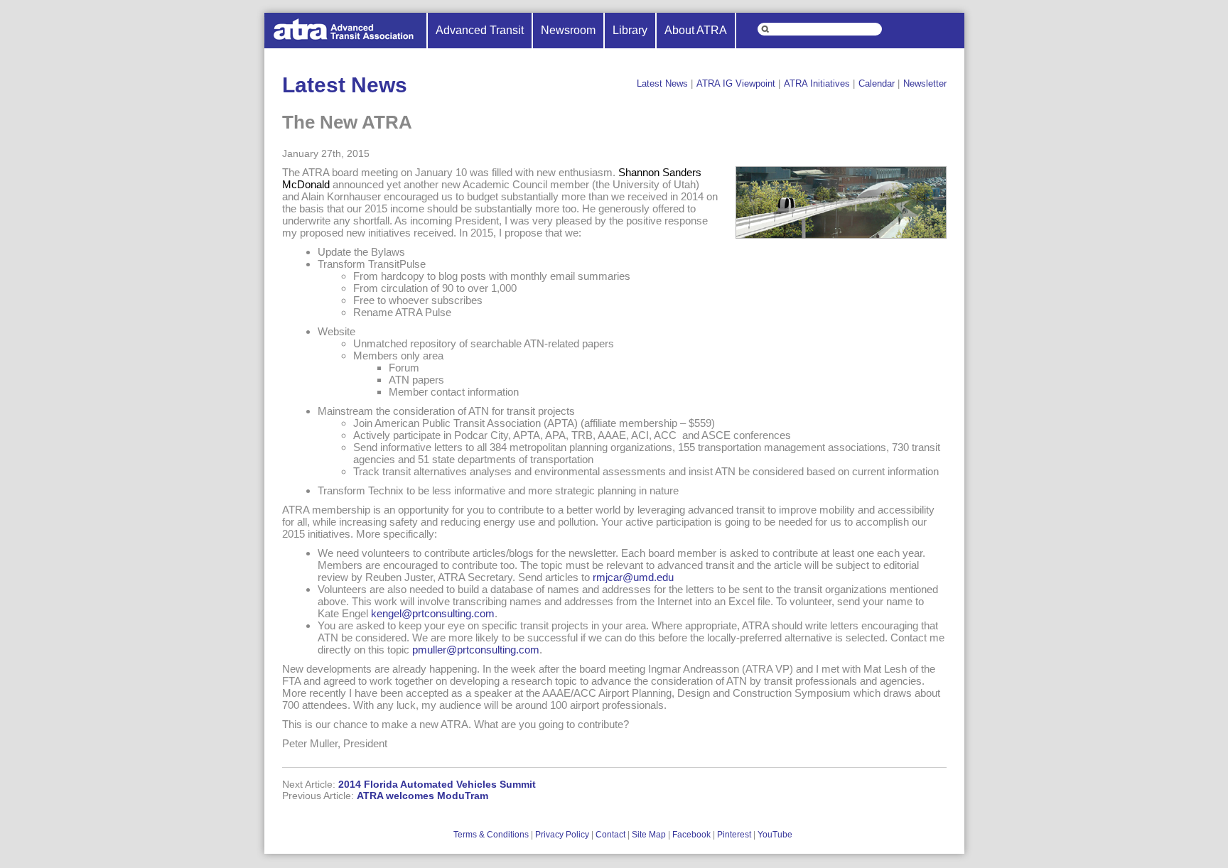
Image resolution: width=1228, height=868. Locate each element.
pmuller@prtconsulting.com (475, 650)
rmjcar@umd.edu (633, 577)
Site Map (649, 835)
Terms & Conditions (491, 835)
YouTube (775, 835)
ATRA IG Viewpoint (735, 83)
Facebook (691, 835)
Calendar (876, 83)
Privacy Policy (562, 835)
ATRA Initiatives (817, 83)
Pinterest (734, 835)
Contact (610, 835)
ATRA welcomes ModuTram (422, 795)
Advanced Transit (480, 30)
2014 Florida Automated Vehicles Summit (437, 784)
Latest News (662, 83)
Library (630, 30)
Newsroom (568, 30)
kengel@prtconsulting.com (433, 613)
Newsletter (925, 83)
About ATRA (695, 30)
